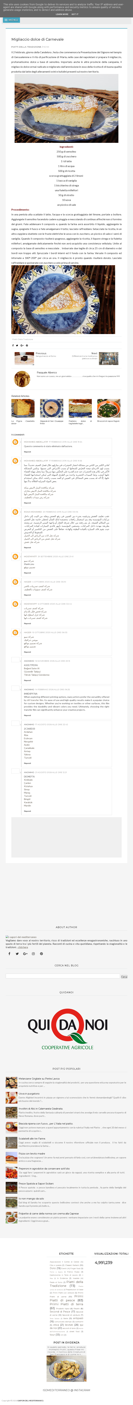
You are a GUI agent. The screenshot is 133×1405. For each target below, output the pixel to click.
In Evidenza (62, 1278)
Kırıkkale (28, 779)
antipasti (78, 1318)
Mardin (27, 805)
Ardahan (28, 731)
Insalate (76, 1278)
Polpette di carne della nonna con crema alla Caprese (49, 1213)
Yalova (27, 754)
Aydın (27, 744)
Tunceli (27, 757)
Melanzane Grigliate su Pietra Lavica (39, 1078)
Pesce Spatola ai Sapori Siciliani (36, 1183)
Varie (65, 1318)
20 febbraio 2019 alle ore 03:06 (60, 512)
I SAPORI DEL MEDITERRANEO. (30, 1400)
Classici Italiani (72, 1265)
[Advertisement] (66, 893)
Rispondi (27, 452)
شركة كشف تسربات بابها (36, 617)
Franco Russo (73, 1272)
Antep (27, 751)
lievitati (69, 1324)
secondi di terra (69, 1328)
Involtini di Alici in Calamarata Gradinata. (41, 1108)
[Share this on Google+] (22, 345)
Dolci (53, 1268)
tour (52, 1334)
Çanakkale (29, 748)
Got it (75, 14)
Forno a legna (56, 1272)
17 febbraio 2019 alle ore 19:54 (65, 442)
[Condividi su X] (17, 345)
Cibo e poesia (55, 1265)
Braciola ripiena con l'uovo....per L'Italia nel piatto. (46, 1123)
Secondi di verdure (71, 1315)
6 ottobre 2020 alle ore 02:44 (55, 604)
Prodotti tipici (62, 1308)
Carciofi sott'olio (68, 1378)
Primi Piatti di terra (66, 1304)
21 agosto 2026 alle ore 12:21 (51, 772)
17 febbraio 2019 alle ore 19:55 (65, 460)
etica (56, 1324)
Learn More (62, 14)
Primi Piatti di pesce (66, 1298)
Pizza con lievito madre (32, 1153)
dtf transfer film (35, 700)
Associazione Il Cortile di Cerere (64, 1262)
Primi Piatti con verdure (63, 1293)
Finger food (75, 1268)
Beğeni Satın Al (31, 668)
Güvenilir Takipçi (32, 671)
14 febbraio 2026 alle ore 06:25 (52, 689)
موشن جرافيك (31, 640)
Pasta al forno (56, 1282)
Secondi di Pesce (60, 1311)
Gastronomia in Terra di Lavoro (64, 1275)
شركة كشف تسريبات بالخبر (37, 586)
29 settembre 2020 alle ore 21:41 (55, 556)
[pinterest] (41, 953)
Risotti (77, 1308)
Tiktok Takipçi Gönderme (36, 674)
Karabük (28, 802)
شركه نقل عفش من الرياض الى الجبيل (42, 538)
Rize (26, 735)
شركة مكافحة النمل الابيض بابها (38, 494)
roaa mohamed (33, 512)
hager (27, 582)
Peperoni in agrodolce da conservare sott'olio (44, 1168)
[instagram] (33, 953)
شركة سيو (29, 560)
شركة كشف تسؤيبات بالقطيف (38, 589)
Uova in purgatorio (29, 1093)
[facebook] (9, 953)
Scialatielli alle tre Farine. (32, 1138)
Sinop (27, 789)
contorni (79, 1321)
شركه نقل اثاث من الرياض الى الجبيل (41, 535)
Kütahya (28, 786)
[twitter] (17, 953)
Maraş (27, 792)
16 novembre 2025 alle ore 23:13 (52, 661)
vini (62, 1335)
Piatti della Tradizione (26, 47)
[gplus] (25, 953)
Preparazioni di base (74, 1290)
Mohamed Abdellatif (36, 442)
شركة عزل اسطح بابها (34, 614)
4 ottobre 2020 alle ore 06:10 (49, 582)
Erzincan (28, 738)
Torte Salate (55, 1318)
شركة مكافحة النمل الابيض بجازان (40, 490)
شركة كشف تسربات (33, 608)
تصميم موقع (29, 567)
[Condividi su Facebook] (13, 345)
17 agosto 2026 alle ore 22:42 (51, 724)
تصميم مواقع (30, 646)
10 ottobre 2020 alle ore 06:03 (49, 632)
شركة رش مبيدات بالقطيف (36, 497)
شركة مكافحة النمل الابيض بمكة (39, 487)
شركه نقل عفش (32, 542)
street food (74, 1332)
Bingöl (27, 799)
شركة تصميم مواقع (33, 643)
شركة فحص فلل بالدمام (35, 611)
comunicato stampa (63, 1322)
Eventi (64, 1268)
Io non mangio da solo (31, 1198)
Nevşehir (28, 741)
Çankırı (27, 783)
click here (23, 947)
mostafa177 (30, 556)
